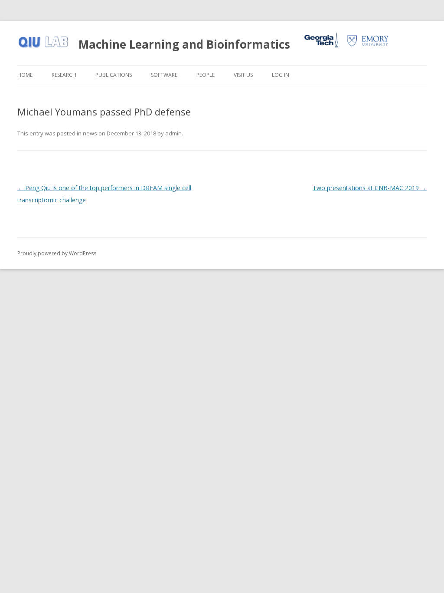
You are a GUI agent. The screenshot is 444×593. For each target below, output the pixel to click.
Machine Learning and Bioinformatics (184, 44)
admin (173, 133)
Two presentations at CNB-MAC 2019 (370, 188)
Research (64, 75)
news (90, 133)
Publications (113, 75)
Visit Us (243, 75)
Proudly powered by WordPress (56, 253)
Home (25, 75)
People (205, 75)
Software (164, 75)
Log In (280, 75)
